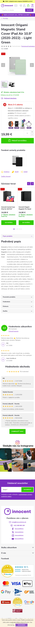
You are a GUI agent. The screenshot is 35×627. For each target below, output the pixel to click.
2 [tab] (15, 229)
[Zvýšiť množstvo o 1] (32, 132)
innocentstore (19, 532)
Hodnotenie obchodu (17, 366)
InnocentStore (19, 529)
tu (13, 625)
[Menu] (32, 5)
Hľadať (29, 10)
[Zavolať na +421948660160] (21, 5)
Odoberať (27, 490)
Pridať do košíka (19, 141)
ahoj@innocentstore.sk (19, 522)
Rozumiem (21, 625)
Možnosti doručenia (10, 98)
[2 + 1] (8, 196)
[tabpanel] (17, 160)
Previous (28, 183)
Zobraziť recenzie (13, 331)
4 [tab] (19, 229)
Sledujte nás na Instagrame (18, 446)
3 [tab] (17, 229)
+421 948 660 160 (19, 525)
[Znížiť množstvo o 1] (32, 134)
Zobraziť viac (17, 431)
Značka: (5, 176)
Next (32, 183)
